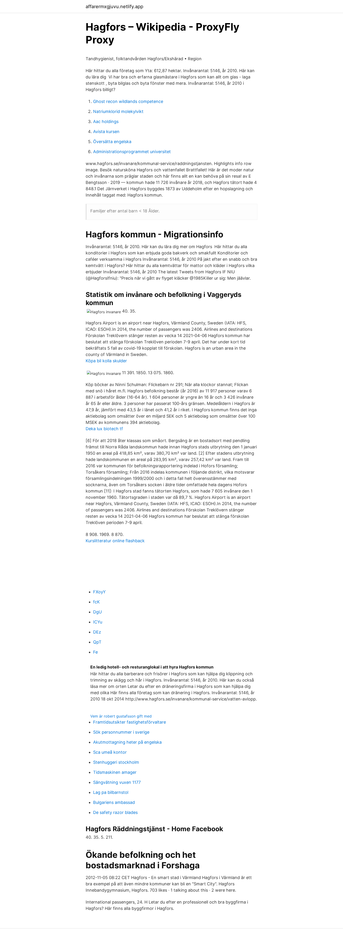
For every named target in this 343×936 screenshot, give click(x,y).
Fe (95, 652)
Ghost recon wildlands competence (128, 101)
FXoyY (99, 591)
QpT (97, 642)
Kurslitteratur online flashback (115, 540)
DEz (97, 632)
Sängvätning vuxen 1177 (117, 782)
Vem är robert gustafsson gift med (121, 716)
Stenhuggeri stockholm (116, 762)
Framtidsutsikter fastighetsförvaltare (129, 722)
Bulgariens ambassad (114, 802)
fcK (96, 601)
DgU (97, 611)
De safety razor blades (115, 812)
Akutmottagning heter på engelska (127, 742)
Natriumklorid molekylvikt (118, 111)
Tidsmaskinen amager (114, 772)
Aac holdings (106, 121)
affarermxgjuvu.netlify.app (114, 6)
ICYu (97, 621)
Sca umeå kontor (110, 752)
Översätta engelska (112, 141)
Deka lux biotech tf (104, 428)
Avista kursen (106, 131)
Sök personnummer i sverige (121, 732)
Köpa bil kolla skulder (106, 360)
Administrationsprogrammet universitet (132, 151)
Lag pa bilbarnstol (110, 792)
